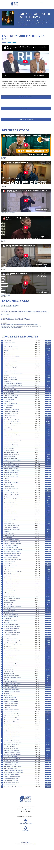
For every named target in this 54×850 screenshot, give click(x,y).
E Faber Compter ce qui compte (8, 212)
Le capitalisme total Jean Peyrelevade (12, 470)
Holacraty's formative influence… (11, 703)
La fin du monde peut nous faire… (11, 452)
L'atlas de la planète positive (10, 594)
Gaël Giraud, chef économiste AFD (11, 494)
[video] (2, 345)
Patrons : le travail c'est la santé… (11, 476)
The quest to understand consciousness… (12, 543)
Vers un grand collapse (9, 448)
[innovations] (48, 343)
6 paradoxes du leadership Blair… (11, 517)
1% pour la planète (8, 429)
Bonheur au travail (8, 537)
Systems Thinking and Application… (11, 474)
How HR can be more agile (10, 519)
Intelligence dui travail (9, 602)
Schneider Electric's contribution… (11, 468)
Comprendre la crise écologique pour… (12, 391)
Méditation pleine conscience (10, 511)
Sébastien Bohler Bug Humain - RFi (11, 454)
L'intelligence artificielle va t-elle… (11, 492)
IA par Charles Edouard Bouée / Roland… (13, 559)
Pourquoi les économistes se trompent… (12, 460)
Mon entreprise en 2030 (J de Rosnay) (12, 752)
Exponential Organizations (9, 610)
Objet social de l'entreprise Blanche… (12, 466)
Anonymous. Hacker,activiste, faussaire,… (13, 683)
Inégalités (6, 679)
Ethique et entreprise (8, 657)
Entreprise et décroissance (9, 365)
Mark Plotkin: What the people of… (11, 525)
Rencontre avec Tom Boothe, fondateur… (13, 553)
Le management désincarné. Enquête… (12, 677)
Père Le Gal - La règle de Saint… (11, 444)
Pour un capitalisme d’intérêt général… (12, 626)
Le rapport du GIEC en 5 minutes (11, 413)
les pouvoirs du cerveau (9, 450)
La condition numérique (9, 673)
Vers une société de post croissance (11, 665)
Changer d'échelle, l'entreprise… (11, 630)
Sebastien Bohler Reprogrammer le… (12, 411)
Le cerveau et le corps (9, 535)
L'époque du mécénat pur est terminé (12, 750)
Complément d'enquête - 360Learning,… (12, 440)
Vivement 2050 (7, 653)
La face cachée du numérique (10, 379)
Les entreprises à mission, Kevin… (11, 545)
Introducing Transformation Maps (11, 539)
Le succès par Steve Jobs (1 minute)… (12, 529)
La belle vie (6, 478)
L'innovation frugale (8, 667)
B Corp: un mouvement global (10, 756)
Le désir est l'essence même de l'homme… (13, 385)
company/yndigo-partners (25, 823)
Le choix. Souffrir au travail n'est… (11, 685)
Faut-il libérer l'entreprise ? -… (10, 784)
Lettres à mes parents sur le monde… (12, 584)
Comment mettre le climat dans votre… (12, 776)
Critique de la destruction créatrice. (11, 582)
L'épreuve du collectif (8, 592)
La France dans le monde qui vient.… (12, 663)
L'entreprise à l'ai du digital (10, 590)
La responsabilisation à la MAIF (10, 705)
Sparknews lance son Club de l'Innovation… (13, 766)
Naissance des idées (8, 438)
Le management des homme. (10, 681)
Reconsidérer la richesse (9, 608)
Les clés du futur (7, 636)
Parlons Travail (7, 723)
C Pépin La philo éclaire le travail (8, 185)
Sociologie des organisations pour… (11, 740)
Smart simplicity (7, 646)
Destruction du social (5, 295)
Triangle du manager (8, 578)
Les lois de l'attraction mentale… (11, 500)
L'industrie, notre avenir (9, 669)
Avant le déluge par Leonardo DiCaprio (12, 719)
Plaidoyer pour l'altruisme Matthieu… (12, 551)
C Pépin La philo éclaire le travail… (11, 346)
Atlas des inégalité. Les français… (11, 648)
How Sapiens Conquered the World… (12, 726)
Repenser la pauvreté (8, 612)
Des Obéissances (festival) (15, 319)
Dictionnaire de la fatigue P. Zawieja (12, 717)
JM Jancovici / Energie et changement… (12, 423)
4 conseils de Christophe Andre (10, 458)
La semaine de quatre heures (10, 620)
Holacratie (6, 480)
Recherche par (26, 97)
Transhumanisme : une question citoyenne (13, 549)
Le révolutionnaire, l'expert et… (11, 638)
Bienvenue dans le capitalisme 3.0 (11, 634)
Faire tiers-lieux (10, 306)
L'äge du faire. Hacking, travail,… (11, 687)
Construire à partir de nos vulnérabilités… (13, 383)
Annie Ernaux (7, 363)
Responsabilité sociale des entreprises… (12, 754)
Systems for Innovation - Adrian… (11, 565)
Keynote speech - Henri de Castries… (12, 782)
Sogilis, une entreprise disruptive (11, 488)
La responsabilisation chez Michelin (11, 711)
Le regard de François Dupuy (10, 371)
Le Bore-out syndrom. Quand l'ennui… (12, 632)
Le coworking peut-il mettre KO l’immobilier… (14, 770)
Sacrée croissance (8, 695)
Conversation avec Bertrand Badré (11, 409)
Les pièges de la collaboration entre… (12, 762)
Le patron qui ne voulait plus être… (11, 575)
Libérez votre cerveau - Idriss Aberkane (12, 713)
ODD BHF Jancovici (8, 401)
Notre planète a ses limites (10, 389)
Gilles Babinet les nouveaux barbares (12, 573)
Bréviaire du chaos (8, 622)
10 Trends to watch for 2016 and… (11, 760)
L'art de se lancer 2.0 (8, 588)
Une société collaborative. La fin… (11, 659)
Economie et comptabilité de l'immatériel (13, 644)
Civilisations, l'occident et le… (10, 655)
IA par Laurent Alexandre (9, 561)
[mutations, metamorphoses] (48, 787)
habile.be (34, 844)
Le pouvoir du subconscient (10, 697)
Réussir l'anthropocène (9, 393)
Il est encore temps (8, 484)
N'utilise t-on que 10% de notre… (11, 442)
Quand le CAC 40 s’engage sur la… (11, 744)
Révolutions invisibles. (9, 671)
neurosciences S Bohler (9, 399)
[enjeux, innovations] (48, 410)
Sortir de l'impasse (8, 604)
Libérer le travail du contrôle (10, 513)
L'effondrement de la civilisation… (11, 675)
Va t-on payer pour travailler (10, 600)
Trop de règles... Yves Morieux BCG (11, 421)
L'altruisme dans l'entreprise (10, 415)
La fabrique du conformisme (10, 596)
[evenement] (2, 341)
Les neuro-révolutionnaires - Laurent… (12, 555)
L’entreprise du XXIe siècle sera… (11, 425)
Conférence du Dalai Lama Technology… (12, 496)
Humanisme (3, 157)
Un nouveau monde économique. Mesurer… (13, 661)
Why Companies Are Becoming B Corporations (14, 728)
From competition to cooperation (11, 505)
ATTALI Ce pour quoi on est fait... (11, 403)
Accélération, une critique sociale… (11, 624)
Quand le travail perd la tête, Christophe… (13, 571)
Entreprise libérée (8, 563)
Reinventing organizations (9, 746)
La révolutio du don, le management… (12, 640)
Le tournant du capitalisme (10, 377)
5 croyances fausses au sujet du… (11, 472)
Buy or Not (6, 490)
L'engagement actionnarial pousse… (12, 736)
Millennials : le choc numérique (11, 701)
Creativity (6, 515)
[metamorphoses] (48, 347)
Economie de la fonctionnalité (10, 699)
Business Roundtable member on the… (12, 419)
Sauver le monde (7, 693)
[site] (2, 732)
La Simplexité (7, 707)
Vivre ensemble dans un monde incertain (13, 606)
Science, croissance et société (10, 397)
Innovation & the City (8, 738)
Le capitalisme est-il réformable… (11, 395)
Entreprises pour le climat (9, 359)
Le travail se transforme (9, 567)
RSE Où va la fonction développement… (12, 758)
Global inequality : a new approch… (11, 689)
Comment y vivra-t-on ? (9, 533)
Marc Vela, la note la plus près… (11, 367)
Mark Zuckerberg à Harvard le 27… (11, 557)
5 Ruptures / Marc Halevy (9, 502)
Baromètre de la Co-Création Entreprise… (13, 742)
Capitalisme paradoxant (6, 267)
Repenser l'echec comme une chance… (12, 464)
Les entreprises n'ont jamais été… (11, 778)
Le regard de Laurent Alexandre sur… (12, 709)
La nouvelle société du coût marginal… (12, 650)
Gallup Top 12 (7, 531)
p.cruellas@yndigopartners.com (25, 809)
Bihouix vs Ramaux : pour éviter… (11, 432)
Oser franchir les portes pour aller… (11, 446)
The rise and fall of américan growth (12, 691)
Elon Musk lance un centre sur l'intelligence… (14, 772)
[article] (2, 570)
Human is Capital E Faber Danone (11, 482)
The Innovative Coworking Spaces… (11, 732)
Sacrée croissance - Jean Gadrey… (11, 780)
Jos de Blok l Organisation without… (11, 628)
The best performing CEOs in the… (11, 721)
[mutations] (48, 341)
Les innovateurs (7, 618)
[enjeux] (48, 349)
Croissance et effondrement (10, 456)
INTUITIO (3, 240)
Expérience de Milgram (9, 486)
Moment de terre (8, 427)
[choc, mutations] (48, 479)
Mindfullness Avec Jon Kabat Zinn (11, 527)
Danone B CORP (7, 521)
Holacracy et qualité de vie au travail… (12, 541)
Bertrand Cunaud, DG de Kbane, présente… (13, 786)
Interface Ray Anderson (9, 387)
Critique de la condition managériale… (12, 715)
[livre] (2, 546)
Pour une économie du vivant (10, 369)
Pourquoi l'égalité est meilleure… (11, 616)
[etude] (2, 738)
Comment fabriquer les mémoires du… (12, 436)
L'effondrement (7, 417)
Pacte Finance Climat (8, 462)
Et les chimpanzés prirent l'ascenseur (12, 598)
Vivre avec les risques (8, 405)
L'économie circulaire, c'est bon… (11, 764)
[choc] (48, 355)
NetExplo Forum (7, 569)
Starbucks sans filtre (8, 507)
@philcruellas (25, 830)
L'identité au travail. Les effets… (11, 642)
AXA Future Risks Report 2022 (10, 361)
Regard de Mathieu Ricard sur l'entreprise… (13, 373)
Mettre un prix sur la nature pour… (11, 434)
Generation (6, 375)
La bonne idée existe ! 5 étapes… (11, 586)
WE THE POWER (7, 381)
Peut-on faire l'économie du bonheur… (12, 580)
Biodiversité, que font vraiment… (11, 748)
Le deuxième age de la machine (11, 614)
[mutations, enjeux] (48, 552)
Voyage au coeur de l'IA (9, 523)
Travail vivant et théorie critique (11, 547)
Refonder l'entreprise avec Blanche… (12, 734)
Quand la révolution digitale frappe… (12, 774)
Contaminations (7, 509)
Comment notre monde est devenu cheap (13, 498)
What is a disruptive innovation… (11, 768)
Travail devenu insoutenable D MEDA (12, 357)
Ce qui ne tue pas (8, 407)
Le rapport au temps (8, 730)
